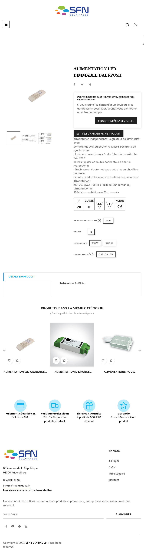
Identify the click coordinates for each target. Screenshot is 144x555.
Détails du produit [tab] (22, 276)
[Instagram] (26, 526)
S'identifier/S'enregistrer (116, 121)
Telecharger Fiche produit (98, 133)
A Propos (114, 461)
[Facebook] (6, 526)
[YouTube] (12, 526)
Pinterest (90, 85)
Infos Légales (117, 473)
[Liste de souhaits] (9, 360)
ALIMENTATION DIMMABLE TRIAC (72, 372)
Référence (67, 283)
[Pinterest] (19, 526)
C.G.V (112, 467)
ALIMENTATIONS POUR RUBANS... (119, 372)
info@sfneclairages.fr (16, 485)
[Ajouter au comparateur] (17, 360)
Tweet (82, 85)
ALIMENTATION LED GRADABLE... (25, 372)
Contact (114, 480)
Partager (74, 85)
